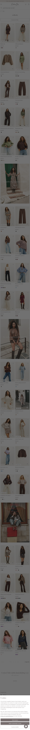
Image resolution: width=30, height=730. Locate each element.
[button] (26, 726)
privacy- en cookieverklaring (7, 716)
